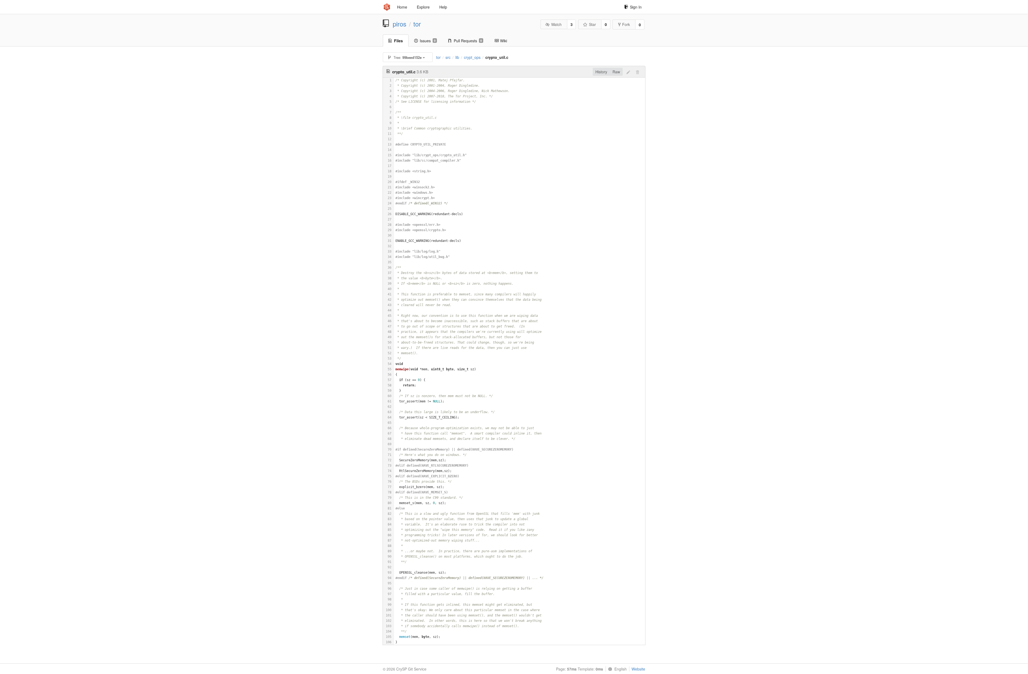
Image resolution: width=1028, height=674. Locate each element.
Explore (423, 7)
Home (402, 7)
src (448, 57)
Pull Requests (468, 40)
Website (638, 669)
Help (443, 7)
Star (592, 24)
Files (398, 40)
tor (417, 23)
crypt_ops (472, 57)
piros (399, 23)
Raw (616, 71)
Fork (626, 24)
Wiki (503, 40)
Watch (556, 24)
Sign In (636, 7)
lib (457, 57)
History (601, 71)
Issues (428, 40)
